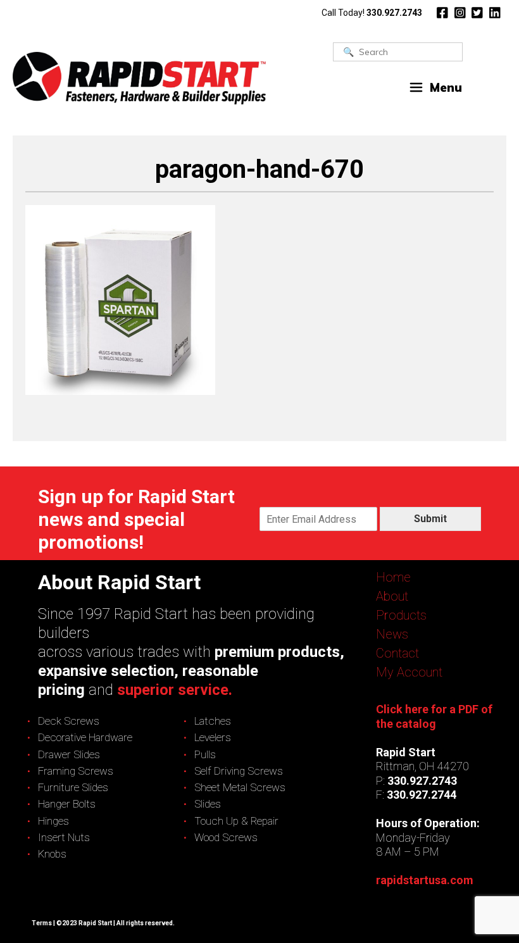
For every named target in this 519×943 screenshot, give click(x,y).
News (392, 634)
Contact (397, 653)
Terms (42, 923)
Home (393, 577)
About (392, 596)
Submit (430, 519)
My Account (409, 672)
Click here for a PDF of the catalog (434, 716)
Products (401, 615)
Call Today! (372, 13)
